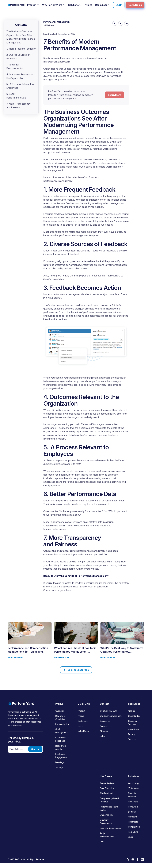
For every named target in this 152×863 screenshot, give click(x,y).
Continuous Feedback (60, 739)
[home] (16, 5)
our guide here (63, 590)
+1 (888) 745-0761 (108, 711)
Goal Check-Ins (107, 788)
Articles (131, 711)
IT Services (133, 788)
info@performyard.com (111, 716)
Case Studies (134, 716)
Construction (134, 827)
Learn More (114, 94)
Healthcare (133, 821)
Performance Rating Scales (109, 808)
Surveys (59, 767)
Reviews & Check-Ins (60, 717)
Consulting (133, 806)
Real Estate (133, 832)
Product (81, 711)
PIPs (102, 841)
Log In (119, 4)
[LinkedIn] (142, 859)
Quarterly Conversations (106, 821)
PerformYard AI (62, 724)
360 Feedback (107, 793)
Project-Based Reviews (107, 835)
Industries (133, 776)
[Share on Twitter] (120, 23)
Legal (130, 837)
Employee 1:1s (106, 815)
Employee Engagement (61, 756)
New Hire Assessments (110, 828)
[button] (33, 5)
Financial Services (132, 795)
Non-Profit (133, 801)
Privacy (131, 734)
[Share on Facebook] (114, 23)
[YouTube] (133, 859)
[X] (128, 859)
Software (132, 811)
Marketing (132, 816)
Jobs (102, 736)
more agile (86, 231)
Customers (83, 721)
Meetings (59, 762)
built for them (72, 474)
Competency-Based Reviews (109, 800)
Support (103, 726)
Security (132, 739)
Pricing (81, 716)
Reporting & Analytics (60, 747)
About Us (104, 731)
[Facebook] (138, 859)
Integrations (133, 729)
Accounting (133, 783)
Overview (59, 711)
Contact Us (105, 721)
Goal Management (61, 731)
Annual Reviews (107, 783)
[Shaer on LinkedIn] (126, 23)
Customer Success (132, 723)
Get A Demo (135, 4)
